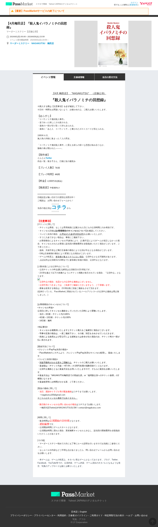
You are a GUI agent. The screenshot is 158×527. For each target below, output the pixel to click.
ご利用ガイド (96, 515)
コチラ (59, 207)
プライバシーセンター (45, 515)
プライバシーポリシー (21, 515)
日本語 (74, 511)
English (83, 511)
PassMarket (19, 3)
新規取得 (133, 5)
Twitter (49, 158)
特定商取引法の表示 (114, 515)
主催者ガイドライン (78, 515)
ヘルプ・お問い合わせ (137, 515)
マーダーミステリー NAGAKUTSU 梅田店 (32, 43)
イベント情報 (48, 77)
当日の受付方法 (109, 77)
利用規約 (62, 515)
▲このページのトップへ (152, 521)
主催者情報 (79, 77)
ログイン (134, 3)
